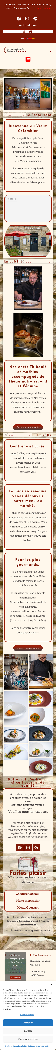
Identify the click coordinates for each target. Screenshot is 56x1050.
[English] (25, 38)
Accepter (28, 1022)
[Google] (36, 847)
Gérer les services (27, 1015)
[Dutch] (22, 38)
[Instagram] (28, 847)
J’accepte (15, 977)
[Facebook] (20, 847)
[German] (30, 38)
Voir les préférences (28, 1039)
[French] (28, 38)
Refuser (28, 1031)
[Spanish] (33, 38)
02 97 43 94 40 (41, 8)
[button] (51, 984)
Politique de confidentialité (16, 1046)
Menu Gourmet (28, 907)
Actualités (28, 25)
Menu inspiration (28, 901)
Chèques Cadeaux (28, 894)
